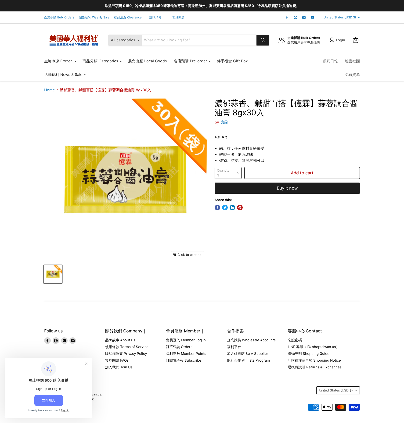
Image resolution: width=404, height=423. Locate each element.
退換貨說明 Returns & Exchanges (315, 367)
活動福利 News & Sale (63, 74)
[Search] (262, 40)
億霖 (224, 122)
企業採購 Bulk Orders (59, 17)
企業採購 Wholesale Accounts (251, 340)
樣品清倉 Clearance (128, 17)
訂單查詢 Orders (179, 347)
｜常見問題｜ (178, 17)
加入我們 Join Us (119, 367)
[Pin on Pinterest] (240, 207)
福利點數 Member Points (186, 353)
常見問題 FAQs (117, 360)
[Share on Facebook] (217, 207)
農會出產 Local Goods (147, 61)
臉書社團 (352, 61)
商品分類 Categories (101, 61)
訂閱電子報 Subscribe (183, 360)
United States (340, 17)
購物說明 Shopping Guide (308, 353)
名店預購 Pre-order (191, 61)
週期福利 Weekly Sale (94, 17)
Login (340, 40)
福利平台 (234, 347)
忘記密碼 (295, 340)
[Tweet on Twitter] (225, 207)
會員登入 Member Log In (186, 340)
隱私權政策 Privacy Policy (126, 353)
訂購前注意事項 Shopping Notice (314, 360)
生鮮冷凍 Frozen (59, 61)
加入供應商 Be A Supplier (247, 353)
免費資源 (352, 74)
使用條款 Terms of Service (126, 347)
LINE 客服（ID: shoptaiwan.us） (313, 347)
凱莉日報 (330, 61)
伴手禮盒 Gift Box (232, 61)
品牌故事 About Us (120, 340)
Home (49, 90)
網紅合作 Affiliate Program (248, 360)
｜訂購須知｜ (155, 17)
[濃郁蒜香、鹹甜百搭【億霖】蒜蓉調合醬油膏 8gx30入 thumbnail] (53, 274)
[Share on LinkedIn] (232, 207)
